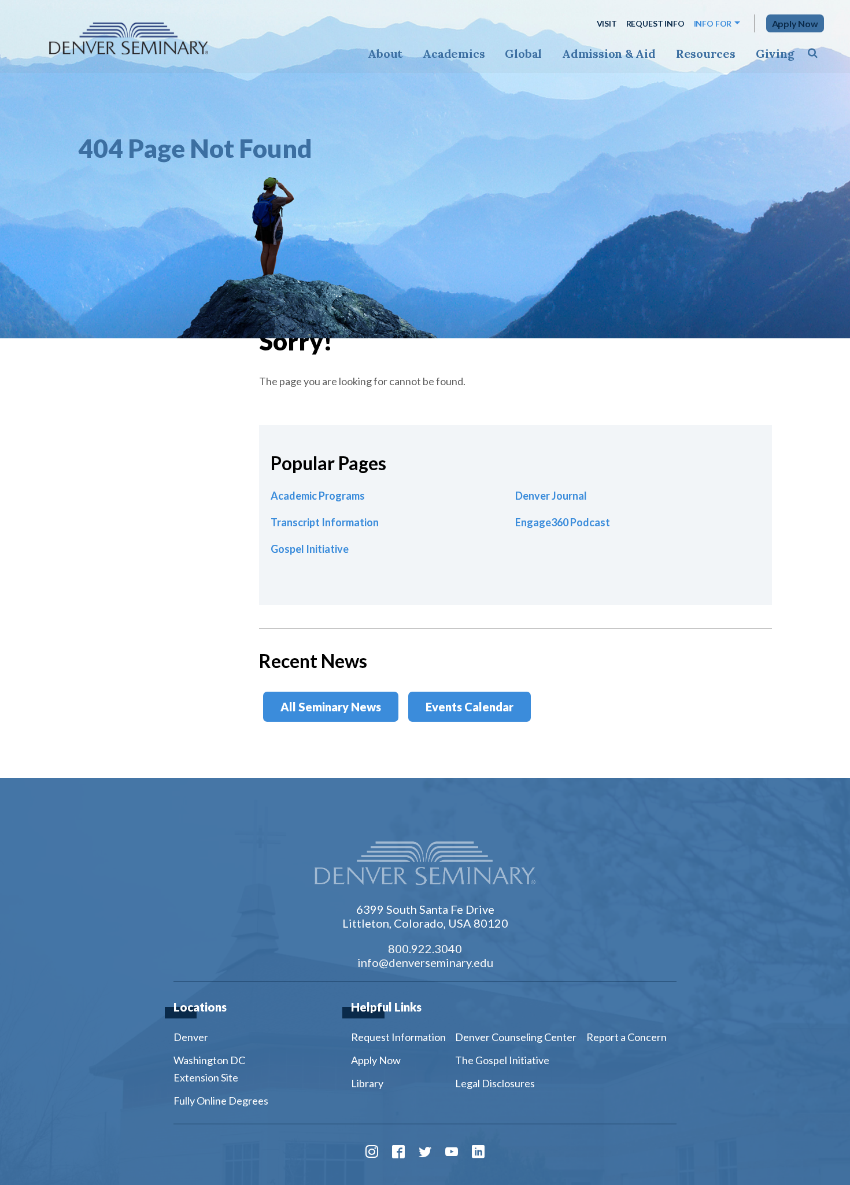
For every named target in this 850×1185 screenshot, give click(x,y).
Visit (607, 23)
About (385, 53)
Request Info (655, 23)
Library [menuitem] (367, 1083)
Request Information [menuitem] (398, 1037)
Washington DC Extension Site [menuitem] (209, 1069)
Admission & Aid (608, 53)
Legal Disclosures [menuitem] (495, 1083)
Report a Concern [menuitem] (626, 1037)
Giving (775, 53)
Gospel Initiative (310, 548)
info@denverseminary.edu (425, 962)
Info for (713, 23)
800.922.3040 (425, 948)
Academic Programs (318, 495)
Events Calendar (469, 707)
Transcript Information (325, 522)
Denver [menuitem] (190, 1037)
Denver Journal (551, 495)
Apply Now (795, 23)
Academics (454, 53)
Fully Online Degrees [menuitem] (220, 1100)
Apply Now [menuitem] (376, 1060)
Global (523, 53)
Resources (706, 53)
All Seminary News (330, 707)
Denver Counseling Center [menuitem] (515, 1037)
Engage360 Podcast (562, 522)
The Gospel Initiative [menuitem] (502, 1060)
